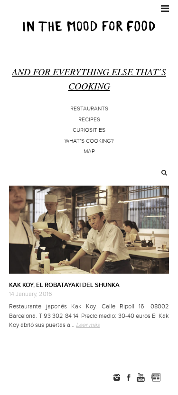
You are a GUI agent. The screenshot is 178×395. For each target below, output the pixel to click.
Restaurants (89, 109)
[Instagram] (117, 377)
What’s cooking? (89, 141)
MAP (89, 151)
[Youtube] (140, 377)
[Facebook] (128, 377)
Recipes (89, 120)
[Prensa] (170, 377)
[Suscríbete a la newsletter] (156, 377)
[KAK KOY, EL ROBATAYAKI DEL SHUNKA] (89, 230)
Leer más (88, 325)
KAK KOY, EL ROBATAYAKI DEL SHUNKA (64, 285)
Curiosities (89, 130)
